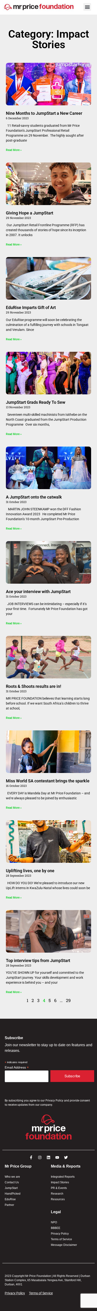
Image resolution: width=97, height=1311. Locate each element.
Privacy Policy (60, 1233)
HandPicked (12, 1193)
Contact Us (12, 1182)
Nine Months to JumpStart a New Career (44, 113)
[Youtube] (57, 1157)
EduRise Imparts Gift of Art (31, 307)
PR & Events (59, 1188)
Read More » (14, 150)
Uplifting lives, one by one (30, 870)
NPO (54, 1222)
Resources (58, 1199)
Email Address (17, 1067)
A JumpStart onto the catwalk (35, 497)
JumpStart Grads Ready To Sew (35, 402)
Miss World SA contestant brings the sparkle (48, 780)
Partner (9, 1205)
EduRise (10, 1199)
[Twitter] (66, 1157)
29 (68, 1000)
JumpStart (11, 1188)
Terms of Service (61, 1239)
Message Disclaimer (64, 1245)
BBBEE (55, 1228)
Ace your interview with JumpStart (38, 591)
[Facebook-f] (31, 1157)
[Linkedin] (48, 1157)
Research (57, 1193)
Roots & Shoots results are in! (33, 686)
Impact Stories (60, 1182)
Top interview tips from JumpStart (38, 960)
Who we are (12, 1176)
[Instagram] (40, 1157)
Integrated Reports (63, 1176)
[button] (87, 7)
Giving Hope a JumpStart (29, 212)
